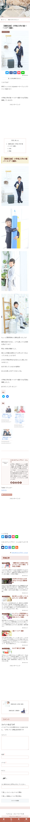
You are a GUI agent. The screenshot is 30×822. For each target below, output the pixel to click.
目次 (12, 140)
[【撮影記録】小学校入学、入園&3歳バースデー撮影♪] (6, 409)
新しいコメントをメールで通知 (12, 792)
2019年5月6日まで (7, 494)
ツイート (4, 490)
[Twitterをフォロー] (14, 483)
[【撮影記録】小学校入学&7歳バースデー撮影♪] (15, 72)
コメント (4, 735)
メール (3, 762)
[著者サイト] (11, 483)
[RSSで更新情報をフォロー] (21, 483)
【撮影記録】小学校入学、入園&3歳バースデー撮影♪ (7, 416)
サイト (3, 770)
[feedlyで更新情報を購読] (18, 483)
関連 (10, 151)
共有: (10, 148)
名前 (3, 754)
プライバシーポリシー (15, 816)
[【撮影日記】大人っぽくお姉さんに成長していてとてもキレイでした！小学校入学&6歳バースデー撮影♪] (19, 409)
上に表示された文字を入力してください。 (14, 784)
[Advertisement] (15, 121)
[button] (26, 527)
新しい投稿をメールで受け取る (12, 796)
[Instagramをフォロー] (16, 483)
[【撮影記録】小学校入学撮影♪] (6, 432)
